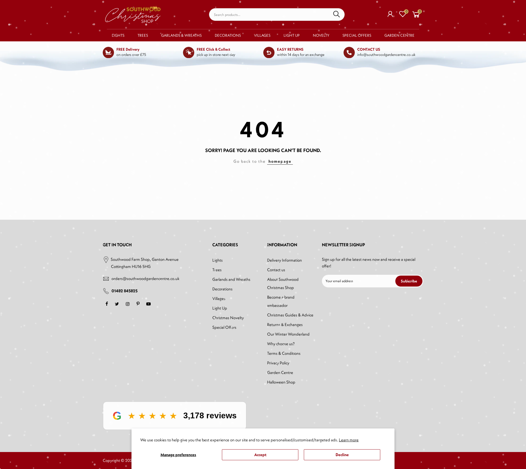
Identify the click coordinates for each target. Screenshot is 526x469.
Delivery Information (284, 260)
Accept (260, 454)
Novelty (321, 35)
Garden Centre (399, 35)
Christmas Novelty (228, 317)
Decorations (228, 35)
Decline (342, 454)
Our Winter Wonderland (288, 334)
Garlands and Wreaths (231, 279)
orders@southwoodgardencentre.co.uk (145, 278)
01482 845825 (125, 290)
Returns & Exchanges (285, 324)
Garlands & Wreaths (181, 35)
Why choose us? (281, 343)
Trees (143, 35)
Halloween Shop (281, 382)
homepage (279, 161)
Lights (118, 35)
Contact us (276, 269)
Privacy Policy (278, 362)
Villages (262, 35)
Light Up (292, 35)
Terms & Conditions (284, 353)
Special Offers (356, 35)
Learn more (349, 439)
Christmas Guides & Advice (290, 315)
